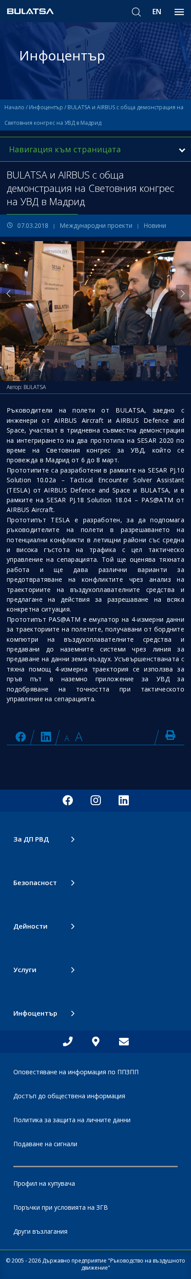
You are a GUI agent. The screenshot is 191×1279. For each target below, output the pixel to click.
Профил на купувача (44, 1183)
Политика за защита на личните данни (72, 1120)
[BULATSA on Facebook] (21, 736)
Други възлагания (40, 1231)
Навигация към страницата (65, 149)
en (156, 11)
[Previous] (8, 293)
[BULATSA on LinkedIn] (46, 736)
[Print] (170, 735)
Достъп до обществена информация (69, 1096)
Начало (14, 107)
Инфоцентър (46, 107)
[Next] (182, 293)
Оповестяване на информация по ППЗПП (76, 1072)
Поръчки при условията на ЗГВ (60, 1207)
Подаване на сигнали (45, 1144)
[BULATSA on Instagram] (96, 801)
